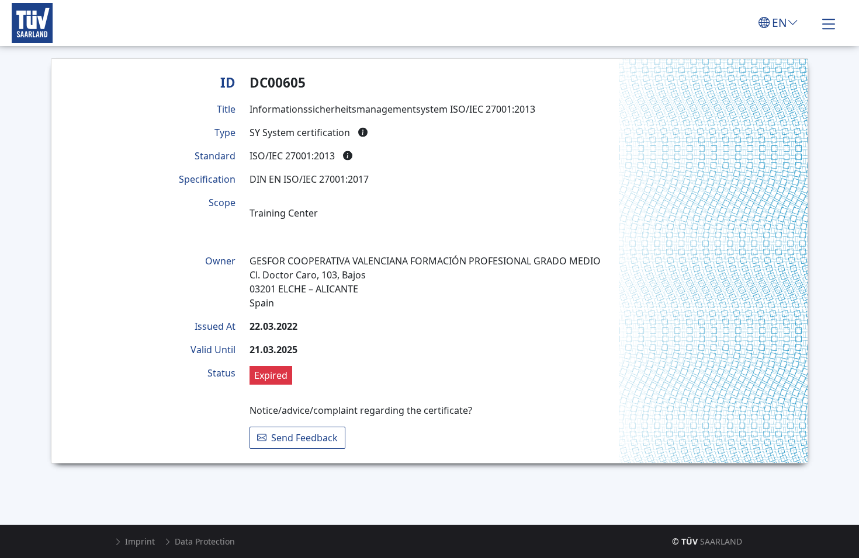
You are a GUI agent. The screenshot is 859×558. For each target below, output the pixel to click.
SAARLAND (707, 541)
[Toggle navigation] (828, 22)
